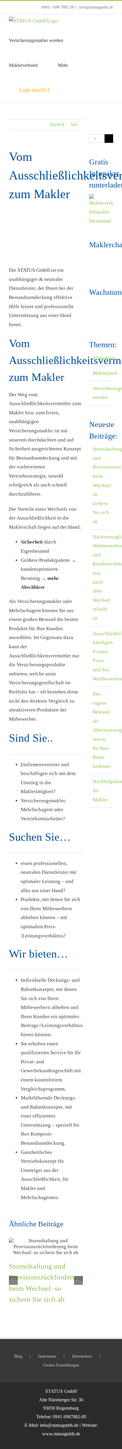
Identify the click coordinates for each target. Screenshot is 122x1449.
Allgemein (101, 358)
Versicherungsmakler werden (101, 393)
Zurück (57, 124)
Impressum (47, 1356)
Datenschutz (82, 1356)
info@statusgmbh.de (96, 7)
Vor (74, 124)
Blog (18, 1356)
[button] (65, 90)
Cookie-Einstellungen (61, 1365)
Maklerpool (101, 373)
